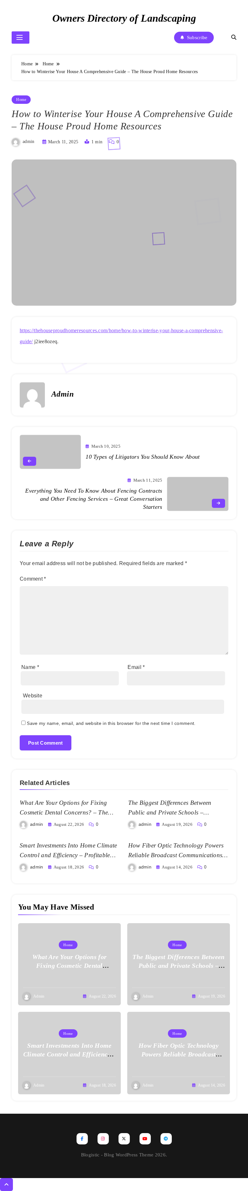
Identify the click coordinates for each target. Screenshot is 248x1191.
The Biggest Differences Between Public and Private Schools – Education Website (170, 812)
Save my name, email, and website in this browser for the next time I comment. (111, 723)
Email (136, 667)
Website (32, 695)
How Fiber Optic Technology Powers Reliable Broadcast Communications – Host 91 (178, 855)
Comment (33, 579)
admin (29, 141)
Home (21, 99)
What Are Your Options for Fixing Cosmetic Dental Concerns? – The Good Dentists (64, 812)
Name (30, 667)
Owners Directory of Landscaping (124, 18)
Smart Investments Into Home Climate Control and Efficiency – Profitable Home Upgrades (68, 855)
